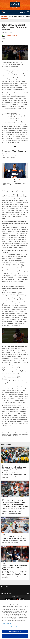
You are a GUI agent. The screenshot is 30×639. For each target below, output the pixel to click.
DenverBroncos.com (12, 35)
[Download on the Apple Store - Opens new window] (9, 597)
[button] (15, 52)
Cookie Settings (15, 626)
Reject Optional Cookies (15, 631)
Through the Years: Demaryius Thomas (10, 152)
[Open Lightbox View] (15, 174)
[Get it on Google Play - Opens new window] (20, 598)
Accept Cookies (15, 636)
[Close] (28, 604)
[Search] (25, 12)
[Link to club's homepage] (3, 11)
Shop (21, 12)
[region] (15, 620)
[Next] (19, 179)
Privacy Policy (19, 623)
